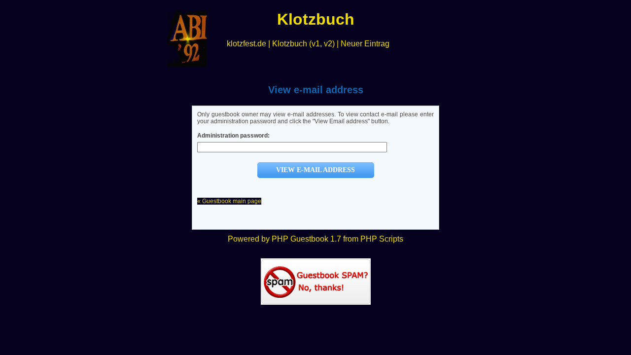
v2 (328, 43)
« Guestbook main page (229, 201)
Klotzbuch (289, 43)
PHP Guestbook (300, 239)
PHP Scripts (381, 239)
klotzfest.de (246, 43)
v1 (316, 43)
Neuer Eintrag (365, 43)
